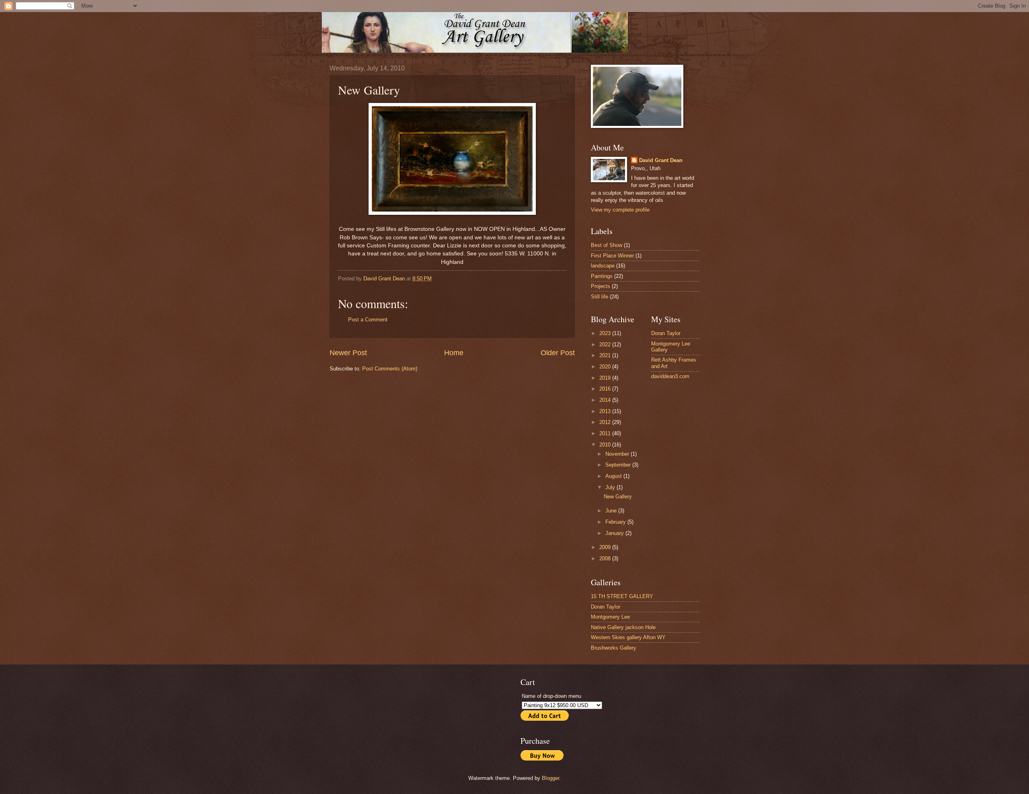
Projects (600, 286)
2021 (605, 355)
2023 (605, 333)
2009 (605, 547)
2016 (605, 389)
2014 (605, 400)
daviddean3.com (670, 376)
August (614, 476)
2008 (605, 558)
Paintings (602, 276)
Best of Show (606, 245)
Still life (599, 297)
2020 (605, 367)
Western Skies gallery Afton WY (628, 637)
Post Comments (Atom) (389, 369)
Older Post (558, 353)
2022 (605, 344)
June (611, 511)
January (615, 533)
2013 (605, 411)
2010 (605, 445)
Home (453, 353)
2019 (605, 378)
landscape (603, 266)
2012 (605, 422)
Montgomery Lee (610, 617)
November (618, 454)
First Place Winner (612, 256)
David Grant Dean (661, 160)
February (616, 522)
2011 (605, 433)
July (611, 487)
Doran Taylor (666, 333)
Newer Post (348, 353)
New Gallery (618, 497)
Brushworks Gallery (613, 648)
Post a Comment (367, 320)
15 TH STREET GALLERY (622, 596)
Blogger (550, 778)
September (618, 465)
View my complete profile (620, 210)
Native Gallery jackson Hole (623, 627)
